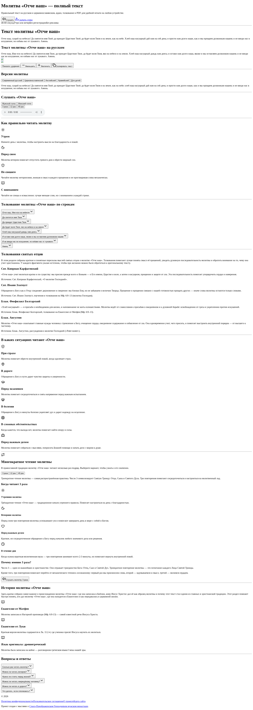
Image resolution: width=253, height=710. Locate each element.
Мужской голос (9, 104)
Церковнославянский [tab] (33, 80)
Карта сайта (80, 701)
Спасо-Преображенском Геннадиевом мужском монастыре (58, 706)
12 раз (13, 107)
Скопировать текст (64, 66)
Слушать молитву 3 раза (17, 580)
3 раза (5, 107)
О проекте (68, 701)
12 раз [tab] (13, 473)
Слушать (10, 20)
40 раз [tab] (21, 473)
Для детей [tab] (75, 80)
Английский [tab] (51, 80)
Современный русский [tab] (12, 80)
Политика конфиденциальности (17, 701)
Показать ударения (10, 66)
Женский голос (24, 104)
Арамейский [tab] (63, 80)
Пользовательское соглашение (48, 701)
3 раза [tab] (5, 473)
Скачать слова (25, 20)
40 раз (21, 107)
